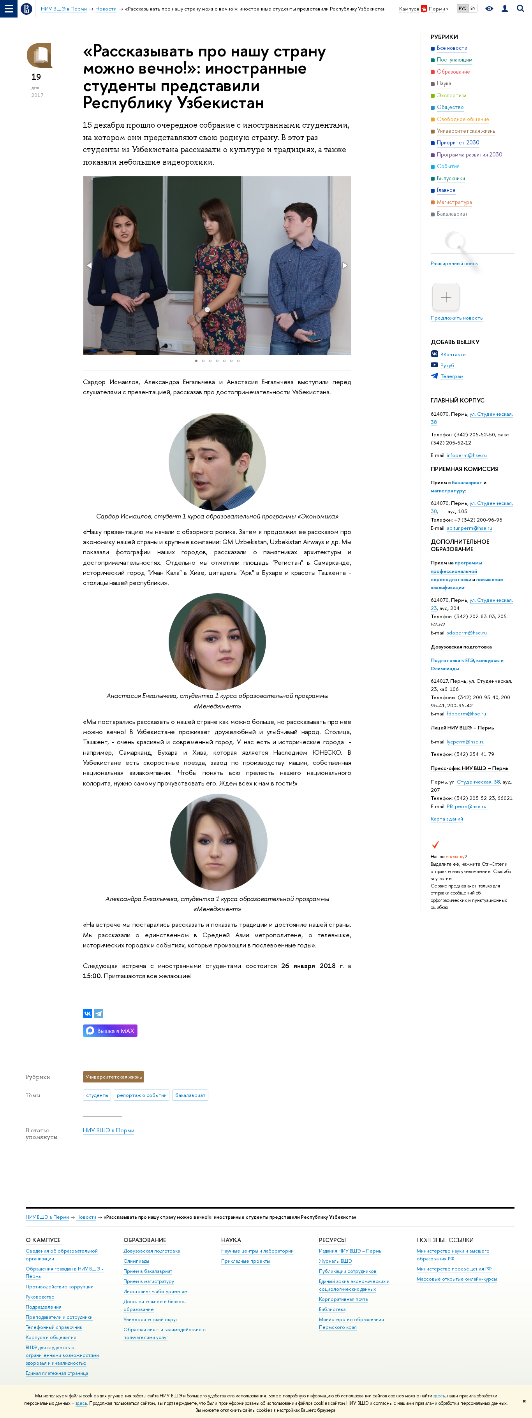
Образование (144, 1240)
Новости (86, 1217)
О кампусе (44, 1240)
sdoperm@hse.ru (467, 632)
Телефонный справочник (54, 1327)
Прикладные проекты (245, 1261)
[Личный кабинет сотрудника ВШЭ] (505, 9)
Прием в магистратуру (148, 1281)
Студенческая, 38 (478, 781)
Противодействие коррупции (59, 1286)
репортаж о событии (142, 1094)
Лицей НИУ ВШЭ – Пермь (462, 727)
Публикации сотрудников (348, 1271)
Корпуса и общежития (51, 1337)
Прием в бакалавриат (147, 1271)
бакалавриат (467, 482)
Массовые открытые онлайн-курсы (457, 1279)
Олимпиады (136, 1261)
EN (473, 8)
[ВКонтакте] (87, 1013)
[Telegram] (98, 1013)
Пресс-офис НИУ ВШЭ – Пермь (470, 767)
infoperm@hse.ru (467, 455)
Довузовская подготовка (461, 646)
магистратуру (448, 490)
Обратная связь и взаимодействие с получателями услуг (164, 1333)
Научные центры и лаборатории (257, 1251)
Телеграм (451, 376)
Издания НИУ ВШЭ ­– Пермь (350, 1251)
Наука (231, 1240)
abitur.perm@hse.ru (469, 527)
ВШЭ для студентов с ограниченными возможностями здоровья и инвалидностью (62, 1355)
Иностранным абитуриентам (155, 1291)
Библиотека (332, 1309)
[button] (90, 265)
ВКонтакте (453, 354)
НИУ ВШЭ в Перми (108, 1130)
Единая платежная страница (57, 1373)
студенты (97, 1094)
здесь (439, 1396)
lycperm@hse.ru (465, 741)
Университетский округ (150, 1319)
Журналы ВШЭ (335, 1261)
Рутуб (447, 365)
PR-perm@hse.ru (466, 806)
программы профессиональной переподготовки (456, 570)
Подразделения (44, 1307)
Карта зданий (447, 818)
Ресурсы (332, 1240)
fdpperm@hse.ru (466, 713)
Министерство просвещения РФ (454, 1268)
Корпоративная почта (343, 1299)
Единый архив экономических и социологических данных (354, 1285)
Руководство (40, 1296)
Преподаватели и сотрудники (59, 1317)
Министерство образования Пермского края (351, 1323)
